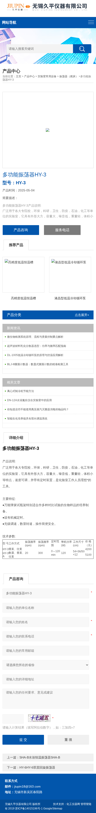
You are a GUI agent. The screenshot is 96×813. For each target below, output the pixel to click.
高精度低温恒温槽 (23, 298)
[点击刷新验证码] (39, 718)
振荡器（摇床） (68, 76)
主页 (18, 76)
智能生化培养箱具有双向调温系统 (27, 418)
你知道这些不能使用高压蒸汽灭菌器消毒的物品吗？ (38, 409)
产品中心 (29, 76)
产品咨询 (21, 230)
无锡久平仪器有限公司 (18, 804)
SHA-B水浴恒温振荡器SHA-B (39, 757)
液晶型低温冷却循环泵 (70, 298)
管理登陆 (86, 804)
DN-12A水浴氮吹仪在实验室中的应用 (29, 400)
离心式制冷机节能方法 (20, 391)
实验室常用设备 (47, 76)
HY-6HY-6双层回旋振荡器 (37, 767)
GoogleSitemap (52, 808)
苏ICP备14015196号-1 (29, 808)
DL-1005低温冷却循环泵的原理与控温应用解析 (35, 355)
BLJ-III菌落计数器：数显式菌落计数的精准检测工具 (37, 364)
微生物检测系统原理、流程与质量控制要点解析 (35, 336)
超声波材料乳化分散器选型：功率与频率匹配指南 (36, 346)
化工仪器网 (73, 804)
